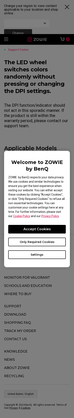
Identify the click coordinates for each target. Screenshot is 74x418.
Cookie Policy (21, 216)
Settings (37, 255)
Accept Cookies (37, 229)
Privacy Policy (50, 216)
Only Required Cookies (37, 242)
